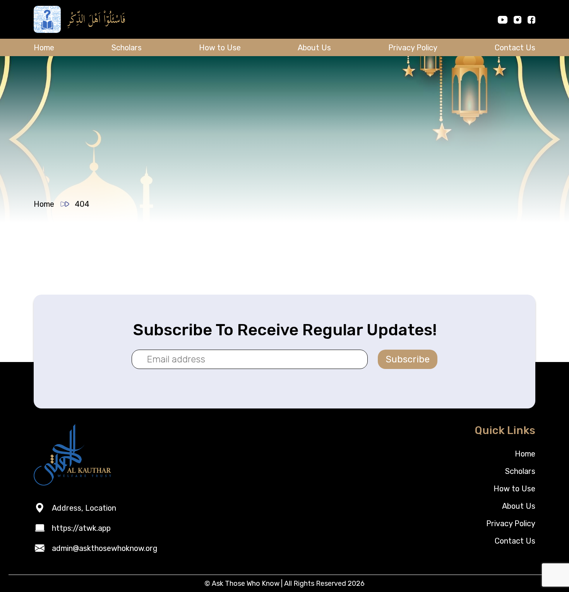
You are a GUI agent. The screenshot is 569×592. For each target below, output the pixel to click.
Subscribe (408, 359)
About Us (314, 47)
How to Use (220, 47)
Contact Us (515, 47)
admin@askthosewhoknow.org (105, 548)
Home (44, 47)
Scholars (126, 47)
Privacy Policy (412, 47)
